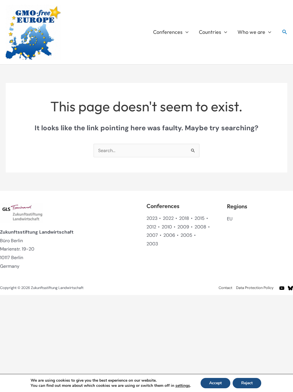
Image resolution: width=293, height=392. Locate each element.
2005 (186, 235)
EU (229, 219)
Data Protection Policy (255, 287)
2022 (168, 218)
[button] (186, 32)
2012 (151, 227)
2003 (152, 244)
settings (182, 385)
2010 (167, 227)
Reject (247, 383)
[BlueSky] (290, 288)
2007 (152, 235)
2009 (183, 227)
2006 (169, 235)
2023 (151, 218)
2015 (200, 218)
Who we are (251, 32)
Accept (215, 383)
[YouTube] (281, 288)
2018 (184, 218)
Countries (210, 32)
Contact (225, 287)
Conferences (168, 32)
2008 (200, 227)
